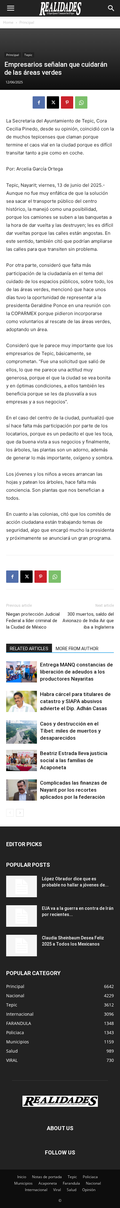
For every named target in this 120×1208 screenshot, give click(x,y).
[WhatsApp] (81, 102)
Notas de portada (47, 1176)
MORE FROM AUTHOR (77, 648)
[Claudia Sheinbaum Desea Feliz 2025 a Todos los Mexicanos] (21, 945)
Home (8, 22)
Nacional (93, 1183)
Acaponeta (47, 1183)
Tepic (28, 55)
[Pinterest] (67, 102)
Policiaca (90, 1176)
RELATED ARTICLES (29, 648)
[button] (10, 8)
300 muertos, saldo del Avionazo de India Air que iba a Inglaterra (88, 620)
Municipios (23, 1183)
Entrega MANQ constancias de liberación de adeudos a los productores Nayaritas (76, 672)
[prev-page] (10, 813)
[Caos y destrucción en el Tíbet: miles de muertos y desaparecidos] (21, 731)
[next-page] (20, 813)
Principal (26, 22)
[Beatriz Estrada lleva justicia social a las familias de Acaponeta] (21, 760)
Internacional (36, 1189)
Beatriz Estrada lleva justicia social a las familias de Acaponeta (73, 760)
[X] (53, 102)
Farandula (71, 1183)
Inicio (21, 1176)
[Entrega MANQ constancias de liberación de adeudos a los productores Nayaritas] (21, 671)
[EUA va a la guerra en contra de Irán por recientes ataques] (21, 916)
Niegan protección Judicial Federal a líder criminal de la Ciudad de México (33, 620)
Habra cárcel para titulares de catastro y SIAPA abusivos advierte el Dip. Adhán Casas (75, 701)
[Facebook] (39, 102)
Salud (71, 1189)
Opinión (88, 1189)
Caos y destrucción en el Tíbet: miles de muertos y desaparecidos (70, 731)
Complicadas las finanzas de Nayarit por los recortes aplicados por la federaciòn (73, 790)
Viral (57, 1189)
